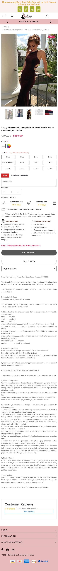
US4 (36, 157)
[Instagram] (13, 549)
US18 (36, 168)
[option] (29, 70)
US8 (22, 163)
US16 (22, 168)
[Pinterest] (7, 549)
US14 (8, 168)
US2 (22, 157)
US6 (50, 157)
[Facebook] (2, 549)
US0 (8, 157)
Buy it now (29, 261)
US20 (50, 168)
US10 (36, 163)
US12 (50, 163)
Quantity (4, 188)
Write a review (29, 512)
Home (5, 27)
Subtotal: (5, 197)
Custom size (8, 163)
